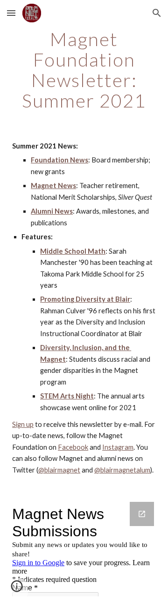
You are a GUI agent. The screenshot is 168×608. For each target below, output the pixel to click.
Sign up (23, 424)
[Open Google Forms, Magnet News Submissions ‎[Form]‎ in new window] (142, 514)
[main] (84, 70)
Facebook (73, 447)
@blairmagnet (59, 470)
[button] (11, 13)
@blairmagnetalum (122, 470)
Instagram (117, 447)
